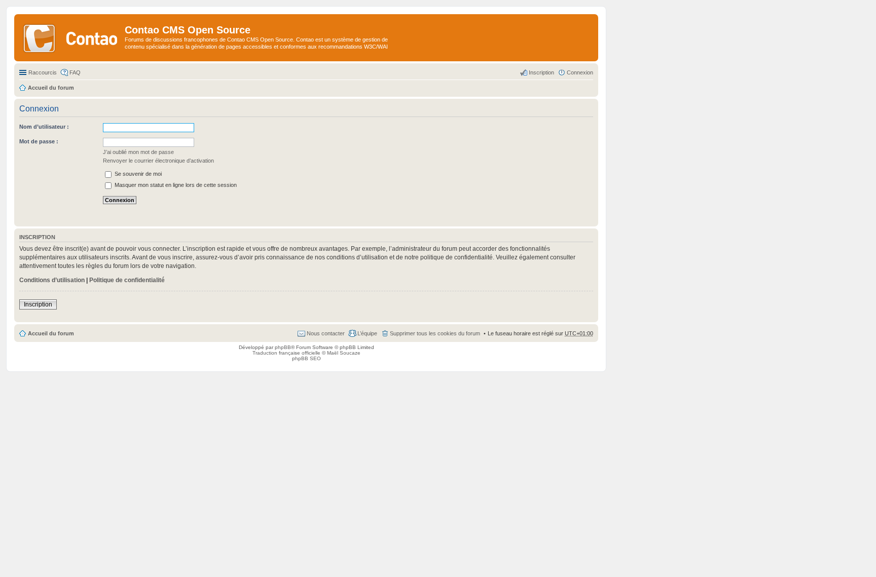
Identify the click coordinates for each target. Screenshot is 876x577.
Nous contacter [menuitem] (326, 333)
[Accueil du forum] (71, 37)
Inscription (38, 304)
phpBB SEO (306, 358)
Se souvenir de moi (137, 174)
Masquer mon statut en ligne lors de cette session (175, 185)
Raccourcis (42, 72)
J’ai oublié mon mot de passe (138, 152)
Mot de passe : (38, 141)
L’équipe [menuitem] (367, 333)
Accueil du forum (51, 333)
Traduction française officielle (286, 353)
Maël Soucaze (343, 353)
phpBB (283, 347)
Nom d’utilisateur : (44, 127)
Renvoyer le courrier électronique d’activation (158, 161)
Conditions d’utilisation (52, 280)
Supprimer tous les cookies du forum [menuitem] (435, 333)
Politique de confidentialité (127, 280)
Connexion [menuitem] (580, 72)
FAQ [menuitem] (75, 72)
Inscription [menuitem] (541, 72)
